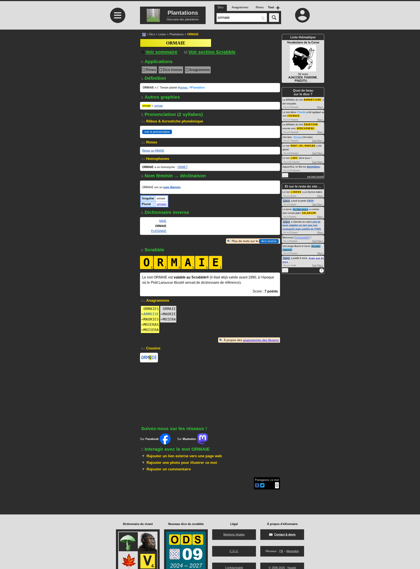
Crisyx (286, 200)
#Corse (298, 137)
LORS (294, 158)
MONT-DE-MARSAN (303, 145)
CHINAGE (293, 115)
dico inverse (268, 241)
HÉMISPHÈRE (305, 128)
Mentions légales (234, 534)
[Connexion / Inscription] (302, 15)
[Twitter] (262, 486)
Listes (162, 34)
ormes (184, 87)
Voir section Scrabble (212, 51)
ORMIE (149, 357)
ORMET (182, 167)
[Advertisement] (117, 106)
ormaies (162, 204)
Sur (149, 439)
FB (281, 551)
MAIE (162, 221)
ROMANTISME (312, 99)
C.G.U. (234, 551)
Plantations (177, 34)
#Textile (301, 112)
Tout (314, 140)
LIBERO (296, 192)
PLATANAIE (158, 231)
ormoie (158, 105)
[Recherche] (274, 17)
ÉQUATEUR (311, 124)
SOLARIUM (309, 213)
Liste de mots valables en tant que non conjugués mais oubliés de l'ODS (301, 225)
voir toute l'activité (315, 176)
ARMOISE (151, 314)
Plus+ (320, 107)
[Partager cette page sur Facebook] (257, 485)
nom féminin (171, 187)
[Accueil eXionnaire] (144, 34)
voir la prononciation (157, 131)
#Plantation (197, 87)
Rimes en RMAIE (153, 150)
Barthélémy (313, 166)
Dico (152, 34)
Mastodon (292, 551)
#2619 (310, 200)
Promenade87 (302, 237)
